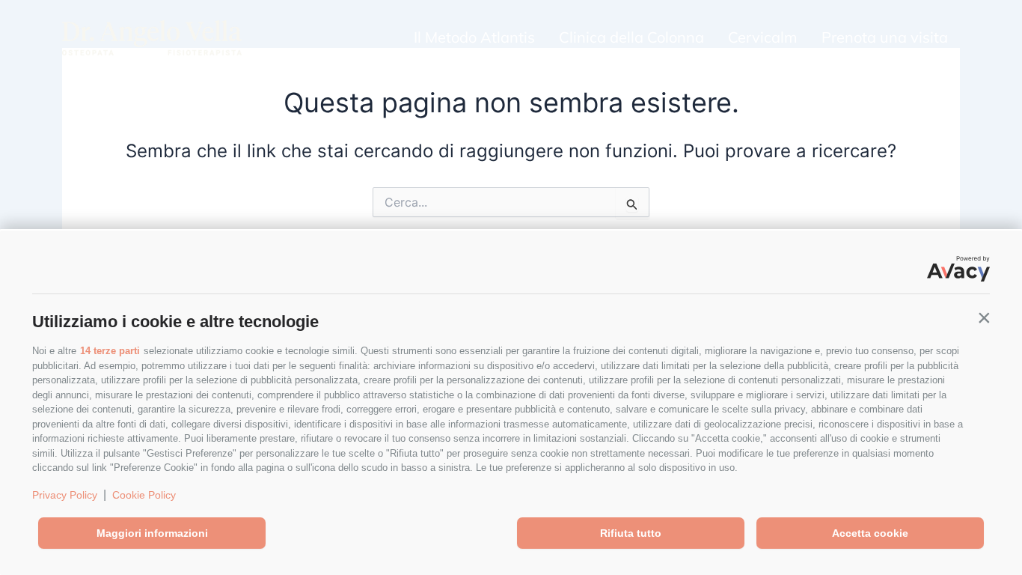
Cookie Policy (144, 495)
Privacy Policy (64, 495)
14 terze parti (110, 350)
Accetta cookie (870, 533)
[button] (984, 318)
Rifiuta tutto (630, 533)
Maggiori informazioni (152, 533)
